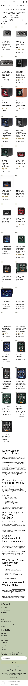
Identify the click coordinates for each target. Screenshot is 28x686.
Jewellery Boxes (5, 645)
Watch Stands (4, 640)
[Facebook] (8, 670)
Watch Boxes (12, 5)
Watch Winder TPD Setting (7, 624)
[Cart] (26, 2)
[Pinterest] (20, 670)
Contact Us (3, 617)
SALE (2, 647)
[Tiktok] (15, 670)
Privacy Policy (4, 607)
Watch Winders (4, 5)
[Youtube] (13, 670)
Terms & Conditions (6, 610)
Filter (4, 23)
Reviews (3, 626)
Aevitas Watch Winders (15, 681)
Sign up (14, 662)
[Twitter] (17, 670)
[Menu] (1, 2)
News (2, 619)
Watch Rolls (19, 5)
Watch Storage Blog (6, 621)
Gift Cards (3, 649)
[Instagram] (10, 670)
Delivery (3, 614)
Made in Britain (4, 642)
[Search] (4, 2)
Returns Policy (4, 612)
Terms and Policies (14, 684)
